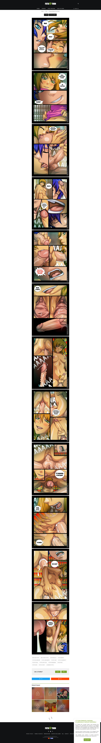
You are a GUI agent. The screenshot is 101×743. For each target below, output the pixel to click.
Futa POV (60, 662)
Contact (67, 733)
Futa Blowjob (36, 660)
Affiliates (72, 733)
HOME (38, 8)
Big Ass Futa (35, 657)
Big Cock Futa (45, 657)
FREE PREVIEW (51, 8)
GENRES (44, 8)
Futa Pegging (52, 662)
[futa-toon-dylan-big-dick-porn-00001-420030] (38, 707)
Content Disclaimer (56, 733)
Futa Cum (53, 660)
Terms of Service (39, 733)
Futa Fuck (35, 662)
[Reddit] (50, 731)
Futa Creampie (46, 660)
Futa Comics (53, 14)
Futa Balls (53, 657)
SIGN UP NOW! (60, 8)
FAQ (63, 733)
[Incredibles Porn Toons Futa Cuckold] (63, 693)
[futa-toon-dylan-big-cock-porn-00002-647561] (50, 694)
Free (47, 14)
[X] (49, 731)
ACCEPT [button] (87, 740)
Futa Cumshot (62, 660)
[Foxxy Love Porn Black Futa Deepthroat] (50, 706)
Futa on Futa (43, 662)
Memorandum (47, 733)
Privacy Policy (29, 733)
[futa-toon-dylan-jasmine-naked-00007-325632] (38, 694)
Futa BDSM (61, 657)
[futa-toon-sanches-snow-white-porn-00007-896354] (63, 707)
